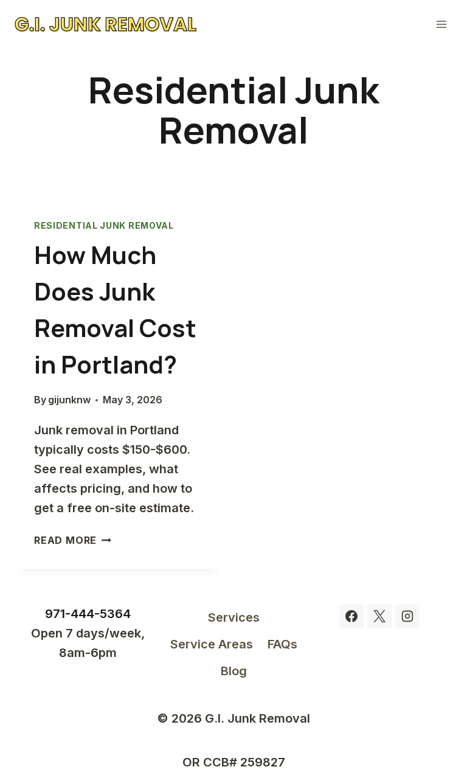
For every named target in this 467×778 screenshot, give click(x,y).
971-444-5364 (88, 613)
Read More (72, 540)
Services (234, 617)
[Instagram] (407, 616)
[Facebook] (351, 616)
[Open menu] (441, 24)
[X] (379, 616)
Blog (234, 671)
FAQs (282, 644)
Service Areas (211, 644)
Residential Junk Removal (104, 225)
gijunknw (69, 400)
